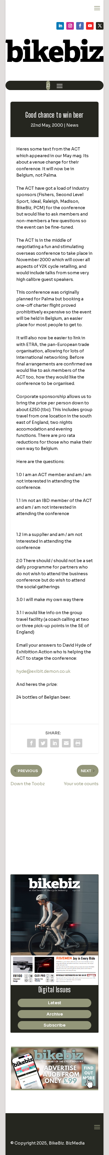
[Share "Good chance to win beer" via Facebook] (31, 743)
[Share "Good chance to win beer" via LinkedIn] (54, 743)
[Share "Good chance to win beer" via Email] (66, 743)
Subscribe (54, 1025)
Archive (55, 1014)
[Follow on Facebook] (80, 26)
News (72, 125)
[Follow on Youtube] (90, 26)
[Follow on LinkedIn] (60, 26)
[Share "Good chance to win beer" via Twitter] (43, 743)
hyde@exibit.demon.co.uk (43, 671)
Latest (54, 1002)
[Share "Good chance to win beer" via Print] (78, 743)
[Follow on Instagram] (70, 26)
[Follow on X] (99, 26)
